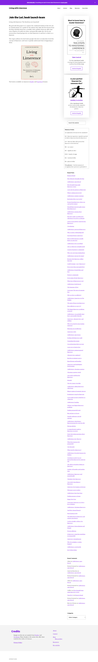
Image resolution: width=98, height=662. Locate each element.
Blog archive (58, 639)
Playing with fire (71, 426)
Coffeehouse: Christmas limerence (76, 507)
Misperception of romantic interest (76, 391)
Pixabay (37, 635)
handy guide (64, 2)
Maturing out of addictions (74, 328)
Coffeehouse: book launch (74, 284)
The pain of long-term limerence (76, 303)
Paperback (40, 81)
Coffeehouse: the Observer (74, 439)
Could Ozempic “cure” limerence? (76, 264)
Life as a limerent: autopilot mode (76, 246)
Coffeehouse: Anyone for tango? (75, 256)
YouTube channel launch (74, 510)
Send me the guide (76, 68)
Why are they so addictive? (74, 295)
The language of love (72, 287)
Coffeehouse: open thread (74, 181)
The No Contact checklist (74, 383)
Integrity (69, 380)
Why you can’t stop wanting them (76, 252)
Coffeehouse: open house (74, 334)
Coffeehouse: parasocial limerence (76, 229)
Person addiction (71, 531)
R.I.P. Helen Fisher (72, 550)
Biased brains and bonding (74, 361)
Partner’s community (72, 275)
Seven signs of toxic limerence (75, 278)
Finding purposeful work (73, 410)
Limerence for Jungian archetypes (76, 487)
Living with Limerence (18, 8)
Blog (54, 637)
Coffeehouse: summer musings (75, 196)
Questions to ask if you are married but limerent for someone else (76, 459)
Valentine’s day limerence (74, 479)
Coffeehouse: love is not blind (75, 243)
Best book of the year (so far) (74, 199)
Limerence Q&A (71, 331)
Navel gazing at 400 (72, 513)
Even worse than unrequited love (76, 267)
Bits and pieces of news (73, 413)
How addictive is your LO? (74, 306)
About (54, 630)
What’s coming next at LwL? (74, 192)
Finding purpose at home (74, 496)
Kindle (32, 81)
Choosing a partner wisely (74, 372)
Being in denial (71, 175)
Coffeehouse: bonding (73, 402)
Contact (55, 634)
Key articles (56, 645)
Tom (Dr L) (70, 595)
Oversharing (70, 226)
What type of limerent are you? (75, 281)
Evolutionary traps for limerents (75, 394)
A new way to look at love (73, 347)
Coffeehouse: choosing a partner (75, 369)
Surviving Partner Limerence (75, 235)
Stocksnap (17, 637)
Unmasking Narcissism (73, 341)
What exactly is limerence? (74, 450)
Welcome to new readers (73, 490)
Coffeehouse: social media (74, 547)
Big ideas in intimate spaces (74, 358)
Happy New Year (71, 499)
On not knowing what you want (75, 344)
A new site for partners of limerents (76, 189)
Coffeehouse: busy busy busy (74, 493)
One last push (70, 446)
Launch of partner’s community (75, 249)
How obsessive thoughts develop (75, 178)
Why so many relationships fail (75, 232)
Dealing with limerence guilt (74, 338)
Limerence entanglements (74, 539)
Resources (56, 642)
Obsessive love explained (73, 355)
